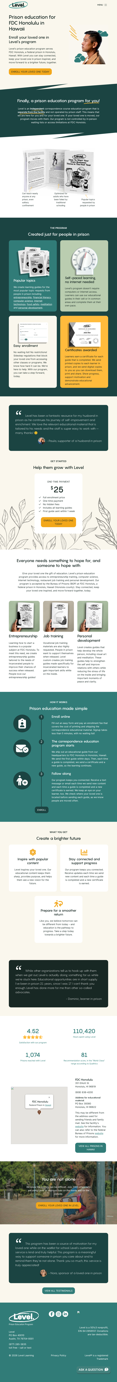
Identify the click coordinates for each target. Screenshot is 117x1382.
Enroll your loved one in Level (58, 1205)
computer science (23, 300)
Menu (100, 5)
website (79, 1126)
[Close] (49, 1096)
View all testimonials (58, 1290)
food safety (33, 304)
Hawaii (48, 1105)
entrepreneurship (23, 297)
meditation (46, 304)
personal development (30, 307)
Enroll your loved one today (30, 71)
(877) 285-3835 (17, 1344)
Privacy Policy (58, 1355)
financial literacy (42, 297)
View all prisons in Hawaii (91, 1148)
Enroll (41, 809)
